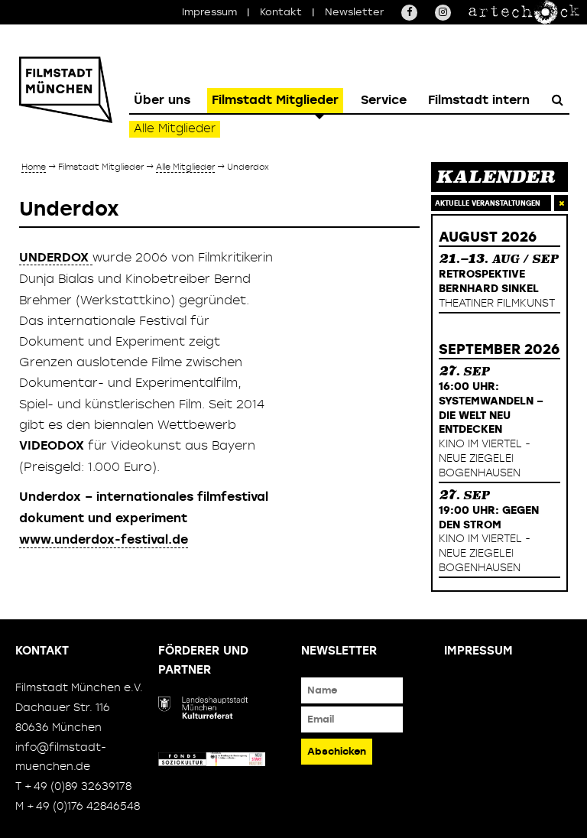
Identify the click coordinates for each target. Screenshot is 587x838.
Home (33, 166)
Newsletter (354, 11)
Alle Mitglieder (175, 128)
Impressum (209, 11)
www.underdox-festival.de (103, 539)
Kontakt (281, 11)
